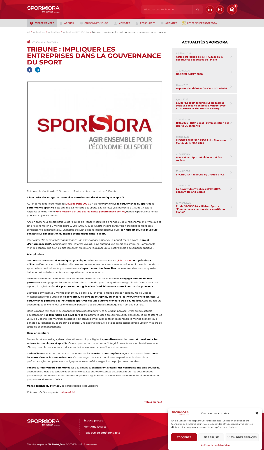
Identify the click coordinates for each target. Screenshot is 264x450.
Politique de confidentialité (215, 445)
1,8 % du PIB (124, 260)
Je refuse (211, 437)
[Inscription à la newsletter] (232, 9)
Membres (124, 23)
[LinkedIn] (210, 9)
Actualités (39, 32)
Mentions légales (95, 426)
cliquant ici (68, 392)
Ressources (147, 23)
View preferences (242, 437)
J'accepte (184, 437)
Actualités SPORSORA (76, 32)
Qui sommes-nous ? (96, 23)
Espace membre (44, 23)
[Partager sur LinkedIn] (37, 70)
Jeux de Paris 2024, (77, 203)
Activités (171, 23)
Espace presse (93, 420)
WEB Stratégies (54, 444)
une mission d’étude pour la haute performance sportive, (91, 211)
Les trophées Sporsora (202, 23)
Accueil (69, 23)
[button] (257, 413)
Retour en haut (153, 401)
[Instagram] (220, 9)
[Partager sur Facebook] (29, 70)
